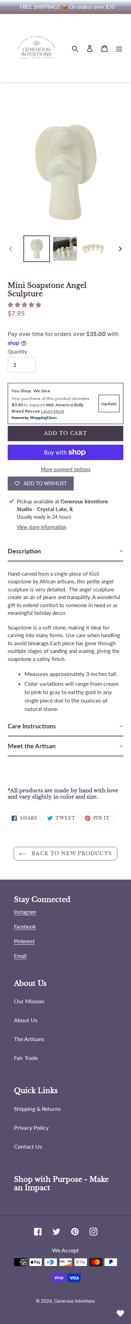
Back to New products (71, 853)
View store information (41, 527)
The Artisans (29, 1038)
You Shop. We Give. (31, 390)
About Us (25, 1020)
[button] (25, 304)
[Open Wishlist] (121, 1314)
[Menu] (119, 48)
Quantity (17, 352)
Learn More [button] (52, 411)
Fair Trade (26, 1057)
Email (20, 956)
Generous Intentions (74, 1301)
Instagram (25, 912)
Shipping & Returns (37, 1108)
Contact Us (28, 1146)
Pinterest (24, 941)
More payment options (65, 469)
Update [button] (109, 403)
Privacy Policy (31, 1127)
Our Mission (29, 1001)
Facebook (25, 926)
